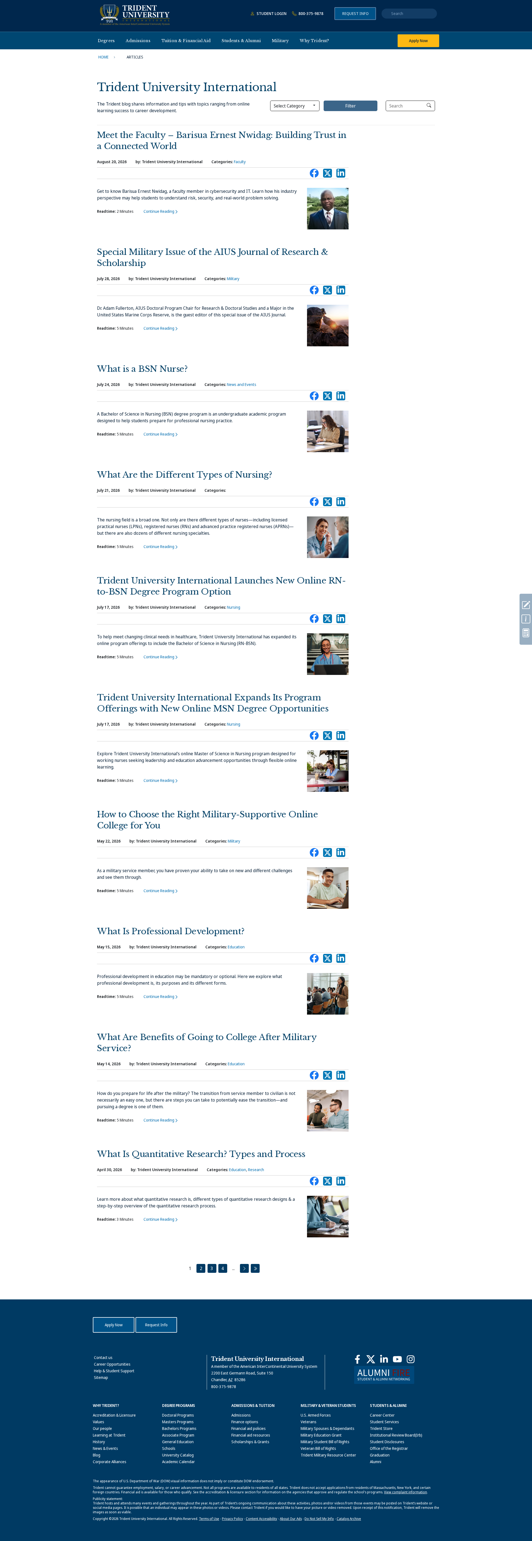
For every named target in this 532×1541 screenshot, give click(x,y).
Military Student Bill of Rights (325, 1441)
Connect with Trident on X (327, 174)
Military (233, 278)
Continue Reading (159, 211)
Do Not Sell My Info (319, 1518)
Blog (96, 1455)
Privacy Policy (232, 1518)
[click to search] (429, 105)
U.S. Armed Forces (316, 1415)
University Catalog (178, 1455)
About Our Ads (291, 1518)
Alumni (375, 1461)
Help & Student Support (114, 1370)
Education (236, 946)
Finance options (244, 1421)
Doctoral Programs (178, 1415)
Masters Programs (178, 1421)
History (99, 1441)
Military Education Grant (321, 1435)
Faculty (240, 161)
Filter (350, 106)
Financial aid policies (248, 1428)
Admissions (241, 1415)
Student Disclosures (387, 1441)
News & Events (105, 1448)
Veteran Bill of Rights (318, 1448)
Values (98, 1421)
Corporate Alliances (109, 1461)
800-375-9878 (310, 13)
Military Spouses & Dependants (327, 1428)
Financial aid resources (250, 1435)
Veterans (308, 1421)
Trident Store (381, 1428)
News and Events (241, 384)
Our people (102, 1428)
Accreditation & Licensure (114, 1415)
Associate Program (178, 1435)
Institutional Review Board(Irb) (396, 1435)
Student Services (384, 1421)
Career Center (382, 1415)
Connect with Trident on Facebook (314, 174)
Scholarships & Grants (250, 1441)
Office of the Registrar (389, 1448)
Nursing (233, 607)
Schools (168, 1448)
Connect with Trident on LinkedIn (340, 174)
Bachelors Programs (179, 1428)
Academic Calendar (178, 1461)
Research (256, 1169)
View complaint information (405, 1492)
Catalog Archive (349, 1518)
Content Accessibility (261, 1518)
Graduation (380, 1455)
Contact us (103, 1357)
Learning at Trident (109, 1435)
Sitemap (101, 1377)
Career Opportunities (112, 1364)
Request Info (355, 13)
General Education (178, 1441)
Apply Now (418, 40)
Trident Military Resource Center (328, 1455)
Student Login (271, 13)
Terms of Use (209, 1518)
